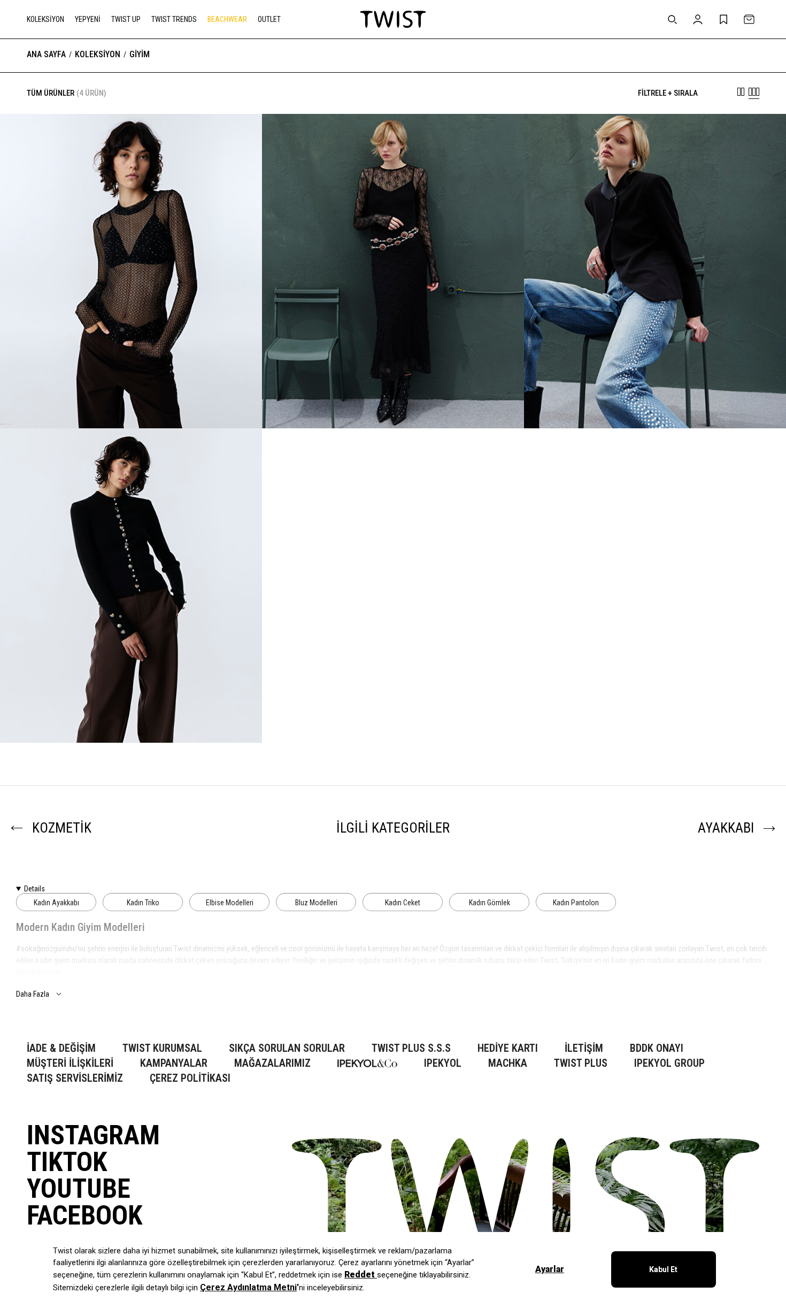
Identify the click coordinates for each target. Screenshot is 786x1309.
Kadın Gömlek (489, 902)
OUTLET (269, 19)
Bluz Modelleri (316, 902)
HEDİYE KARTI (507, 1048)
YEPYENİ (88, 19)
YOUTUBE (78, 1188)
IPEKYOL (442, 1063)
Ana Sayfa (46, 54)
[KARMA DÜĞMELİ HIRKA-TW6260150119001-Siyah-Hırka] (131, 585)
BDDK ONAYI (656, 1048)
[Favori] (237, 138)
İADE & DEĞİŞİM (61, 1048)
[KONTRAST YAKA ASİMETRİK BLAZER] (655, 395)
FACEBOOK (84, 1215)
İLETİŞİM (584, 1048)
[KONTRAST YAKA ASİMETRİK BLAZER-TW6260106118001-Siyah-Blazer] (655, 271)
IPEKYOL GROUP (669, 1063)
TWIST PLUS (580, 1063)
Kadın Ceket (402, 902)
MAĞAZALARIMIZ (272, 1063)
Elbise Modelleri (229, 902)
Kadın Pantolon (576, 902)
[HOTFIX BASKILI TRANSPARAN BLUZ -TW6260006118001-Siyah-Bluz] (131, 271)
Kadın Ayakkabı (56, 902)
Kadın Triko (143, 902)
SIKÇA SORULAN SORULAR (287, 1048)
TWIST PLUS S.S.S (411, 1048)
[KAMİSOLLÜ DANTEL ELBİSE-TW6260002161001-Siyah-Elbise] (393, 271)
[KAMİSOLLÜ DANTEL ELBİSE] (393, 395)
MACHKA (507, 1063)
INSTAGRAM (93, 1135)
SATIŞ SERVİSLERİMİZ (75, 1078)
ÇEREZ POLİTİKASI (190, 1078)
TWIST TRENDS (174, 19)
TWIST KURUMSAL (162, 1048)
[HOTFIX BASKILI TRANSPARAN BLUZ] (131, 395)
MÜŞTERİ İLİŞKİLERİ (70, 1063)
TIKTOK (67, 1162)
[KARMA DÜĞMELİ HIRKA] (131, 710)
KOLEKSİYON (45, 19)
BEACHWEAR (227, 19)
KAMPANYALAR (173, 1063)
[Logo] (393, 19)
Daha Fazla (32, 994)
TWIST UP (126, 19)
